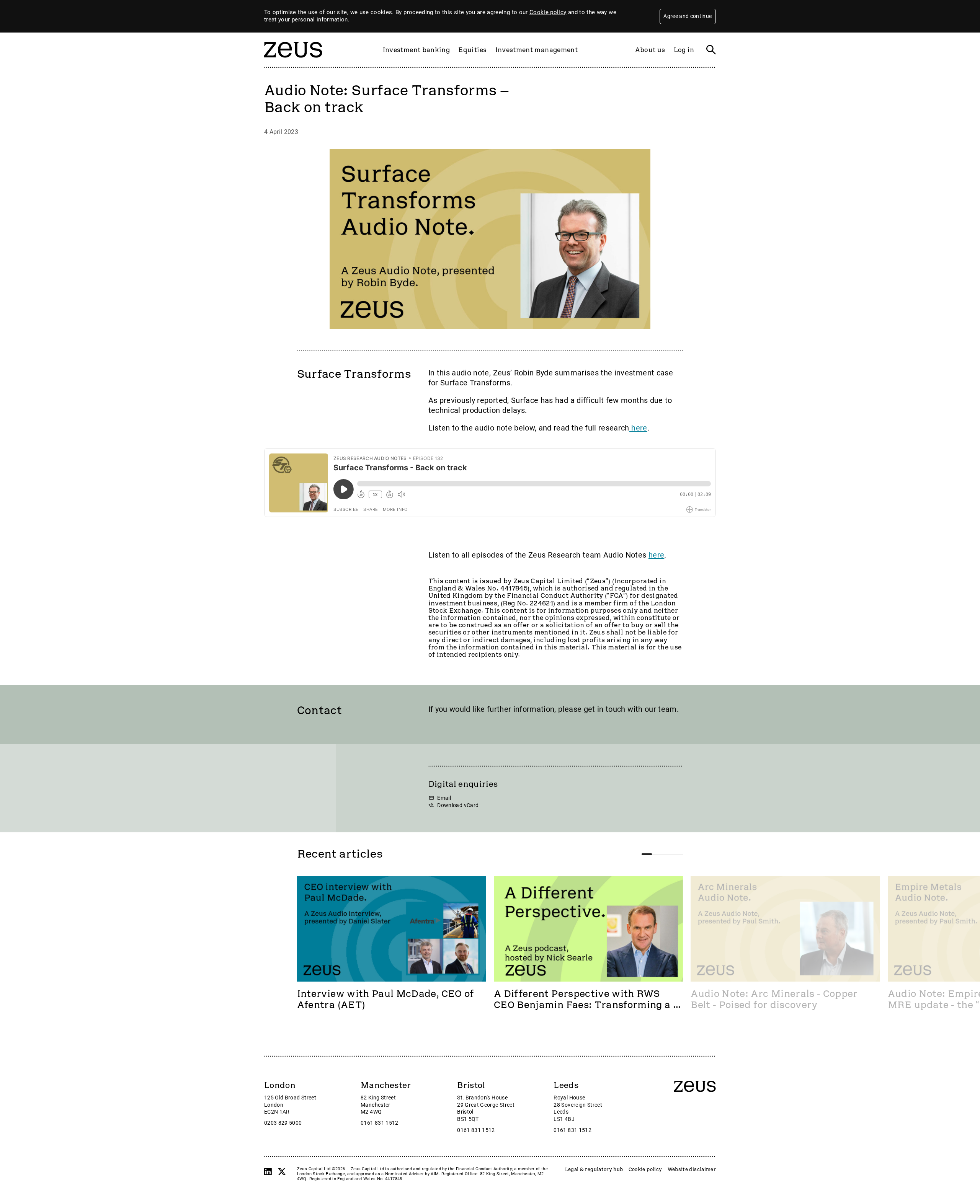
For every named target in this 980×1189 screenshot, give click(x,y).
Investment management (536, 50)
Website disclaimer (692, 1169)
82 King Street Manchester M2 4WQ (378, 1105)
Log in (684, 50)
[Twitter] (282, 1171)
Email (444, 798)
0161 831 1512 (380, 1123)
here (638, 427)
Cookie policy (548, 12)
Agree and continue (687, 16)
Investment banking (416, 50)
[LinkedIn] (268, 1171)
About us (650, 50)
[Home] (293, 61)
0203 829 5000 (283, 1123)
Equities (472, 50)
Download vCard (458, 805)
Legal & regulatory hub (594, 1169)
